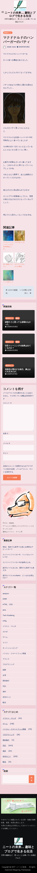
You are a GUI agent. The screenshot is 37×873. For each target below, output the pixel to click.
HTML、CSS (8, 604)
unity (5, 621)
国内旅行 (6, 681)
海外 (4, 692)
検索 (6, 771)
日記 (4, 686)
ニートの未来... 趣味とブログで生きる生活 (20, 14)
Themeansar (26, 870)
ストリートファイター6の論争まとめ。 (17, 562)
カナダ (5, 632)
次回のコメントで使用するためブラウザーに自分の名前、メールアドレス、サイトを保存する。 (18, 469)
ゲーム (5, 637)
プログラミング (8, 664)
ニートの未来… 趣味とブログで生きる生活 (18, 849)
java (4, 610)
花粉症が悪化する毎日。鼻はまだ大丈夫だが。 (18, 370)
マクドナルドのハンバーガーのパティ (18, 39)
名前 (5, 433)
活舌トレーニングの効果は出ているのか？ (18, 346)
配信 (17, 318)
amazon (6, 593)
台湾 (4, 675)
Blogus (15, 870)
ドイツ (5, 642)
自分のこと (7, 33)
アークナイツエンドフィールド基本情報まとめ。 (8, 245)
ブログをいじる (19, 242)
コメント (7, 403)
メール (6, 443)
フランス (6, 659)
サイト (5, 453)
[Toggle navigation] (2, 12)
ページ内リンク (8, 282)
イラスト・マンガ (9, 626)
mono (14, 47)
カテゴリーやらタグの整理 (19, 265)
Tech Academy (8, 615)
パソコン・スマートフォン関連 (14, 653)
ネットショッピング (10, 648)
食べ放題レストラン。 (8, 265)
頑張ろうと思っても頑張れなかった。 (18, 323)
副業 (4, 670)
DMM (5, 599)
